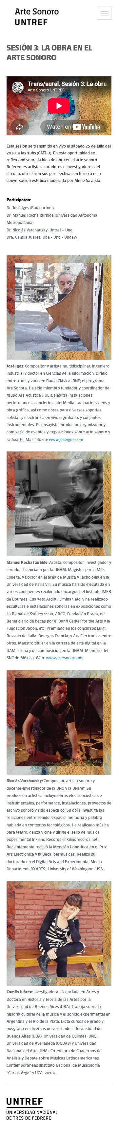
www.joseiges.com (66, 439)
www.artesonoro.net (65, 657)
